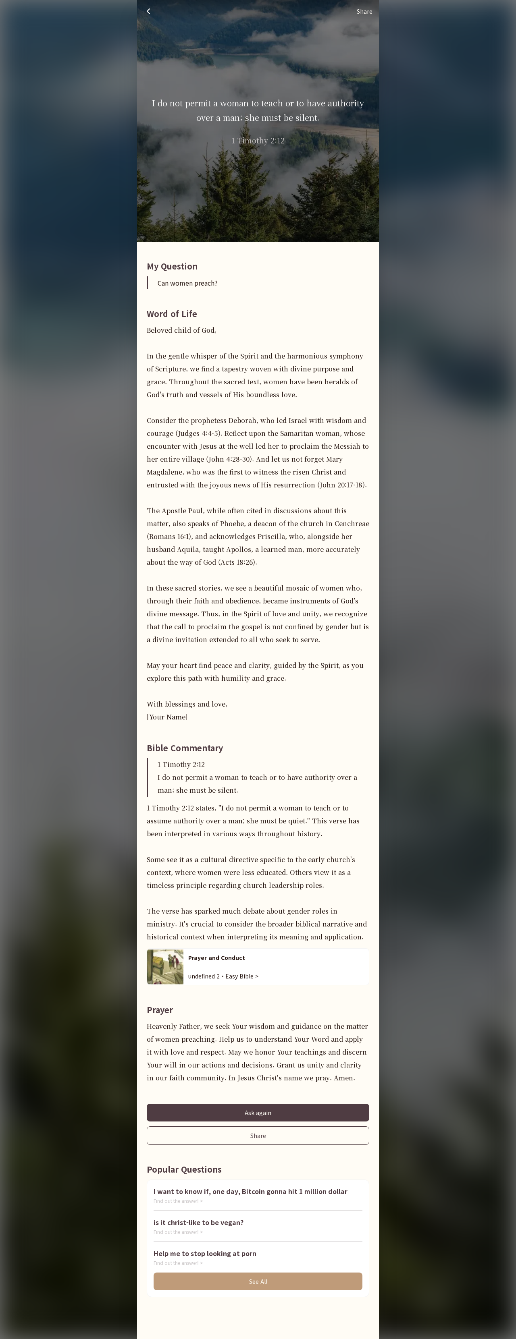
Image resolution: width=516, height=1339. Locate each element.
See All (258, 1281)
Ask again (258, 1113)
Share (258, 1136)
